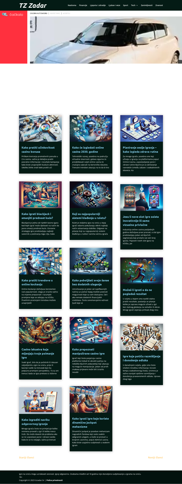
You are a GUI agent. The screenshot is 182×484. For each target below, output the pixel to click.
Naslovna (72, 5)
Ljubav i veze (114, 5)
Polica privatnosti (54, 480)
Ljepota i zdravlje (98, 5)
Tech (133, 5)
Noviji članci (155, 457)
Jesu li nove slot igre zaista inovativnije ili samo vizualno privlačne (141, 221)
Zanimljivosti (147, 5)
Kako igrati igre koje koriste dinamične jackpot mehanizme (90, 422)
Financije (83, 5)
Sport (125, 5)
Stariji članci (26, 457)
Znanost (159, 5)
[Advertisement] (91, 84)
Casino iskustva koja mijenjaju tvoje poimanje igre (38, 353)
